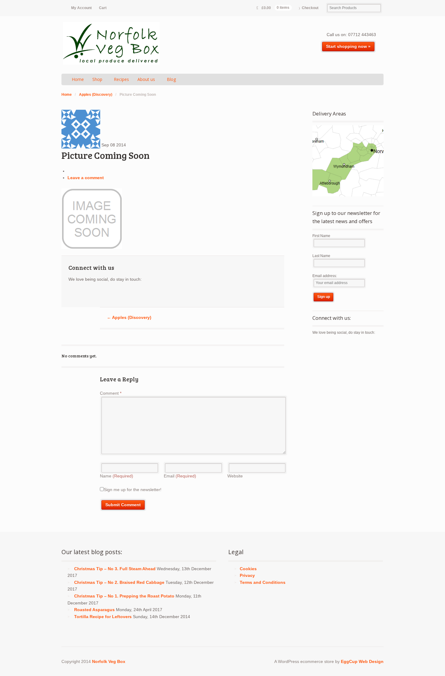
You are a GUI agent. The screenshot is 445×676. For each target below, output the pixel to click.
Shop (97, 79)
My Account (81, 8)
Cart (103, 8)
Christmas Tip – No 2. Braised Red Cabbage (119, 582)
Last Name (321, 256)
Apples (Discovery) (95, 94)
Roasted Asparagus (94, 609)
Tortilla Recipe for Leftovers (103, 616)
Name (116, 476)
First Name (321, 236)
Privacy (247, 575)
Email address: (324, 276)
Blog (171, 79)
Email (180, 476)
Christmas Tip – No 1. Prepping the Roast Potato (124, 596)
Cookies (248, 568)
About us (146, 79)
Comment (110, 393)
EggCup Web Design (362, 661)
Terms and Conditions (262, 582)
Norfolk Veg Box (108, 661)
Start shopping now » (348, 46)
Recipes (121, 79)
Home (78, 79)
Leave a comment (86, 177)
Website (235, 476)
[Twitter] (73, 294)
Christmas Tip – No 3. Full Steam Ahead (115, 568)
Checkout (310, 8)
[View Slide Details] (348, 160)
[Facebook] (84, 294)
